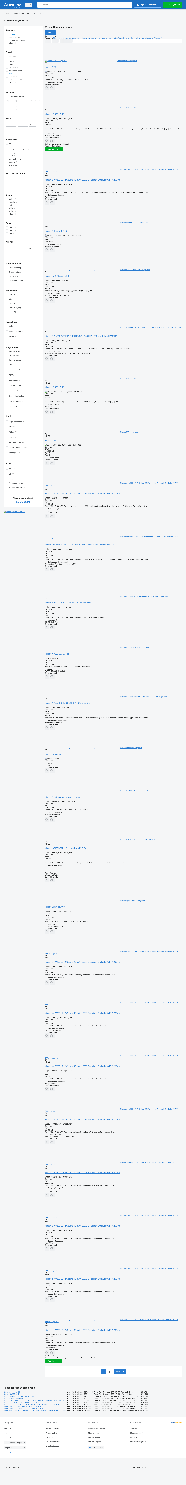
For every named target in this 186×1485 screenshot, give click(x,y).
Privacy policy (51, 1433)
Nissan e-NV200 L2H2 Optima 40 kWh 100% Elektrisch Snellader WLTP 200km (82, 180)
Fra (10, 1452)
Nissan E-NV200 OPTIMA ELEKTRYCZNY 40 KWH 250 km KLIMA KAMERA (81, 336)
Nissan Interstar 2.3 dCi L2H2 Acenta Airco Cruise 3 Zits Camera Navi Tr (79, 545)
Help (5, 1433)
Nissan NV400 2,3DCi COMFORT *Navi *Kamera (68, 603)
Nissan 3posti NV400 (55, 907)
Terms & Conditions (53, 1429)
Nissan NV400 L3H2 (54, 114)
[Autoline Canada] (13, 5)
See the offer (53, 1361)
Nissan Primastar (53, 754)
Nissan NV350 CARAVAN (57, 654)
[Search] (39, 4)
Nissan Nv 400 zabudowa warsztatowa (63, 797)
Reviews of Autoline (53, 1442)
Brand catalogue (52, 1446)
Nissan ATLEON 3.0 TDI (56, 231)
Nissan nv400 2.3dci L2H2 (57, 276)
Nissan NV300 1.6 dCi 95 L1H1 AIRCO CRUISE (67, 703)
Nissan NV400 (51, 67)
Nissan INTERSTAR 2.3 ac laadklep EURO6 (65, 848)
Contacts (7, 1437)
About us (7, 1429)
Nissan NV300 (51, 440)
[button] (47, 87)
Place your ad (53, 149)
